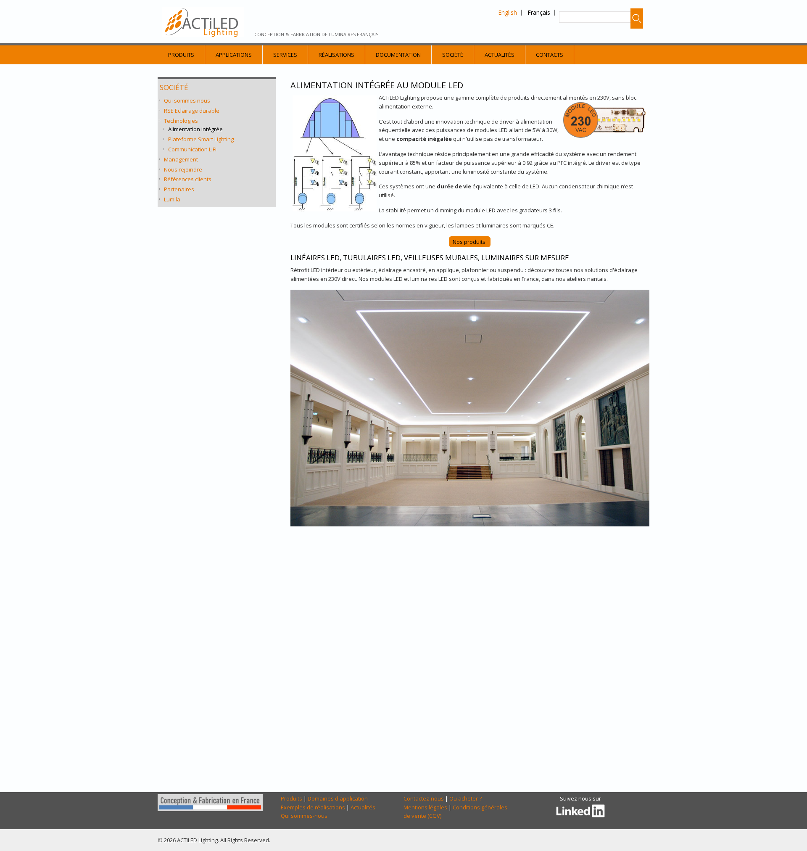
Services (285, 54)
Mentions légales (425, 807)
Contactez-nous (424, 798)
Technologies (181, 120)
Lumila (172, 199)
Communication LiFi (192, 149)
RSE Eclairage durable (191, 110)
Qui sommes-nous (304, 815)
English (507, 12)
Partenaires (179, 189)
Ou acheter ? (465, 798)
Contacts (549, 54)
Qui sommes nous (187, 100)
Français (538, 12)
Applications (234, 54)
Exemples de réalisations (313, 807)
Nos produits (470, 242)
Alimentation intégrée (195, 129)
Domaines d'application (338, 798)
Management (181, 159)
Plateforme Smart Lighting (201, 139)
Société (452, 54)
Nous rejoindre (183, 169)
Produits (181, 54)
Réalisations (336, 54)
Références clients (187, 179)
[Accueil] (203, 22)
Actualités (499, 54)
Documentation (398, 54)
